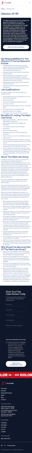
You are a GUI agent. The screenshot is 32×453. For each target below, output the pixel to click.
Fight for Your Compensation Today (16, 364)
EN (2, 445)
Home (3, 9)
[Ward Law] (6, 2)
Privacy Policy (11, 445)
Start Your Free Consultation (16, 47)
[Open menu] (29, 2)
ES (5, 445)
